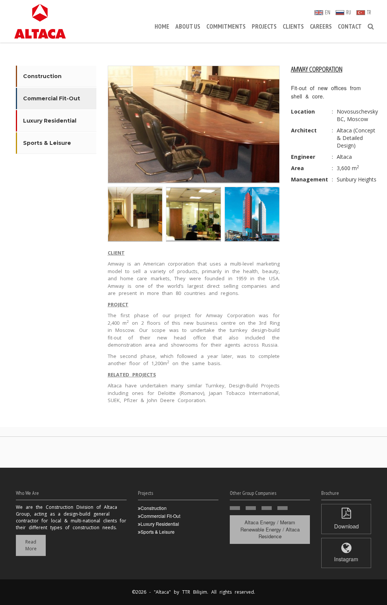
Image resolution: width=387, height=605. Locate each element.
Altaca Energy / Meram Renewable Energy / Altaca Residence (270, 529)
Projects (264, 26)
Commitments (226, 26)
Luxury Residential (49, 120)
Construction (42, 76)
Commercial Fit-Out (51, 98)
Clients (293, 26)
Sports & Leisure (47, 143)
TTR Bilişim (194, 592)
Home (162, 26)
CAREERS (321, 26)
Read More (31, 545)
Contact (350, 26)
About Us (187, 26)
